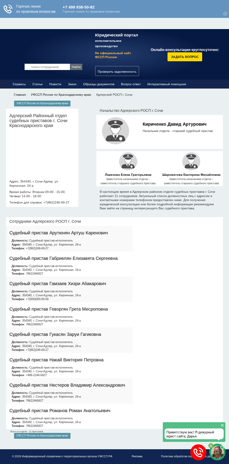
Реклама (137, 456)
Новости (55, 84)
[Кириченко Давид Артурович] (115, 131)
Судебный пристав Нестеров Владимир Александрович (67, 385)
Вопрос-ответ (131, 84)
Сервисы (19, 84)
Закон (72, 84)
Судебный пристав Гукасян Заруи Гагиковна (55, 334)
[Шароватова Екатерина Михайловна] (191, 162)
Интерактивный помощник (166, 84)
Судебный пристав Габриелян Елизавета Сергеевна (63, 258)
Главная (20, 94)
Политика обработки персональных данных (189, 456)
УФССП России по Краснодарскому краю (61, 94)
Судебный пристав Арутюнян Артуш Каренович (58, 232)
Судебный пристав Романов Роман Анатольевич (59, 410)
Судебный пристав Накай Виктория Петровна (56, 359)
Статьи (37, 84)
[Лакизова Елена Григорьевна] (128, 162)
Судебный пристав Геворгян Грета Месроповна (58, 309)
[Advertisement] (178, 248)
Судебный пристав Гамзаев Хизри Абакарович (57, 283)
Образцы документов (98, 84)
